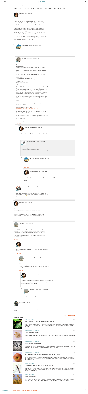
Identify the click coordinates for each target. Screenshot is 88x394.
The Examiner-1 (22, 223)
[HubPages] (42, 2)
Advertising (35, 390)
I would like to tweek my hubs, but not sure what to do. (39, 365)
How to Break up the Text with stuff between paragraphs (39, 321)
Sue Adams (24, 58)
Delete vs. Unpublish (30, 376)
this (40, 45)
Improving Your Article (29, 319)
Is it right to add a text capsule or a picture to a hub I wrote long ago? (43, 354)
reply (17, 54)
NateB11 (21, 302)
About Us (14, 390)
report (20, 54)
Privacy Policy (29, 390)
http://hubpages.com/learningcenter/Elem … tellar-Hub (27, 108)
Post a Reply (71, 315)
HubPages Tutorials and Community (32, 330)
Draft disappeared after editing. (33, 343)
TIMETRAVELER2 (25, 45)
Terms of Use (24, 390)
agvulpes (23, 186)
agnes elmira (21, 13)
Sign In (79, 2)
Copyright (18, 390)
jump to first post (65, 315)
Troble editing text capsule (32, 332)
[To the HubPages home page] (5, 390)
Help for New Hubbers (29, 363)
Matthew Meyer (30, 141)
